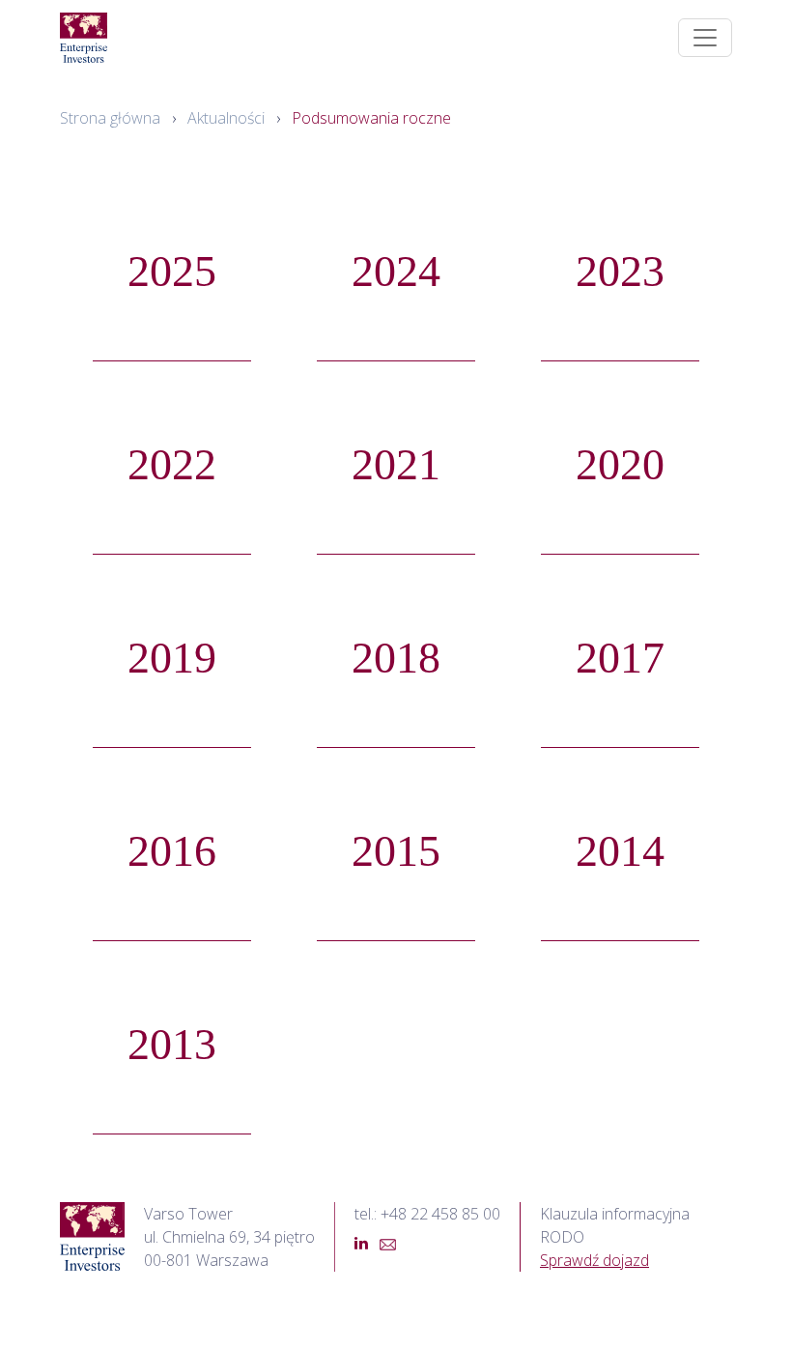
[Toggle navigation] (705, 37)
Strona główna (110, 118)
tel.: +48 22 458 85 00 (427, 1213)
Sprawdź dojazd (594, 1260)
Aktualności (226, 118)
